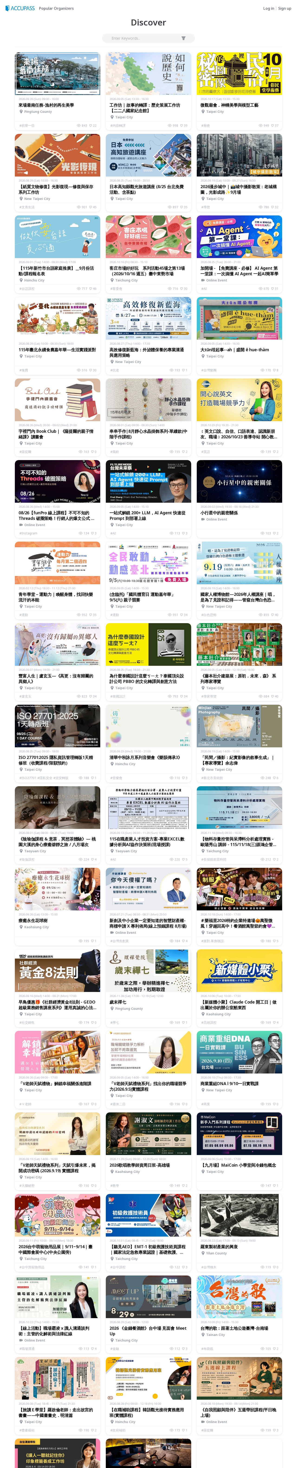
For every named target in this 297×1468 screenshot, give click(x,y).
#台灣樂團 (208, 370)
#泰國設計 (118, 696)
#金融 (114, 1348)
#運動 (23, 614)
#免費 (23, 370)
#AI (204, 288)
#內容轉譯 (118, 125)
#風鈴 (114, 451)
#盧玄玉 (25, 696)
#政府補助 (118, 1430)
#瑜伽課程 (27, 859)
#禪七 (114, 1022)
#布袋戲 (207, 1348)
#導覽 (205, 207)
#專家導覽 (208, 696)
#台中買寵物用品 (31, 1267)
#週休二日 (118, 1104)
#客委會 (116, 288)
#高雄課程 (208, 1022)
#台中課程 (118, 1267)
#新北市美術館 (212, 778)
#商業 (205, 1104)
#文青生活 (27, 207)
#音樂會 (116, 778)
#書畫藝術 (27, 1430)
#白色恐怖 (208, 614)
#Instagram (28, 533)
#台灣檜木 (208, 1267)
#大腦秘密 (27, 1185)
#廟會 (205, 125)
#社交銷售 (27, 1022)
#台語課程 (27, 288)
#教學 (114, 1185)
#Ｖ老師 (25, 1104)
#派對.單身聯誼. (212, 941)
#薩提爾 (25, 451)
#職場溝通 (27, 1348)
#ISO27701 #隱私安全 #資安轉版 (43, 778)
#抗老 (114, 370)
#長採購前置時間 (213, 859)
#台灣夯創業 (119, 941)
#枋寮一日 (27, 125)
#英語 (205, 451)
